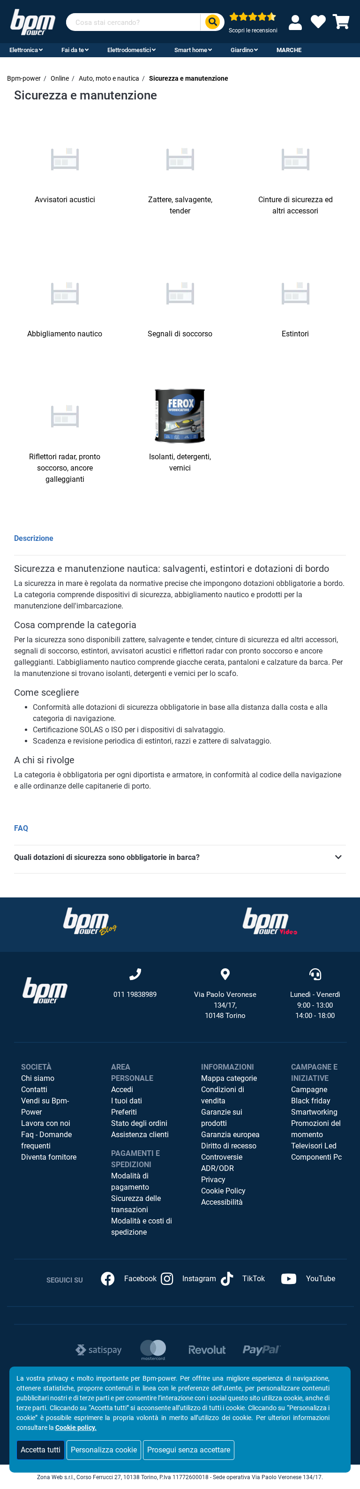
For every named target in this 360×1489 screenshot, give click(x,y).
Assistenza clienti (140, 1134)
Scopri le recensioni (253, 30)
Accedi (122, 1089)
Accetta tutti (40, 1449)
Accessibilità (222, 1202)
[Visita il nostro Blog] (90, 921)
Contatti (34, 1089)
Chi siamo (37, 1078)
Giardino (242, 49)
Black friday (310, 1100)
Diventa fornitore (48, 1157)
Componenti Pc (316, 1157)
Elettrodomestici (129, 49)
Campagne (309, 1089)
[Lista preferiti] (318, 24)
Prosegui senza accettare (188, 1449)
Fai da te (72, 49)
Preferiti (124, 1112)
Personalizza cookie (104, 1449)
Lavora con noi (45, 1123)
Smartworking (314, 1112)
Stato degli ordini (139, 1123)
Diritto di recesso (228, 1145)
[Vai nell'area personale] (297, 22)
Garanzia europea (230, 1134)
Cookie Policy (223, 1190)
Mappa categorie (229, 1078)
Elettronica (23, 49)
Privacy (213, 1179)
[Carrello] (341, 24)
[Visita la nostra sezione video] (270, 921)
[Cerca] (212, 22)
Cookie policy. (76, 1427)
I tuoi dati (126, 1100)
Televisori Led (314, 1145)
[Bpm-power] (32, 21)
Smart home (190, 49)
